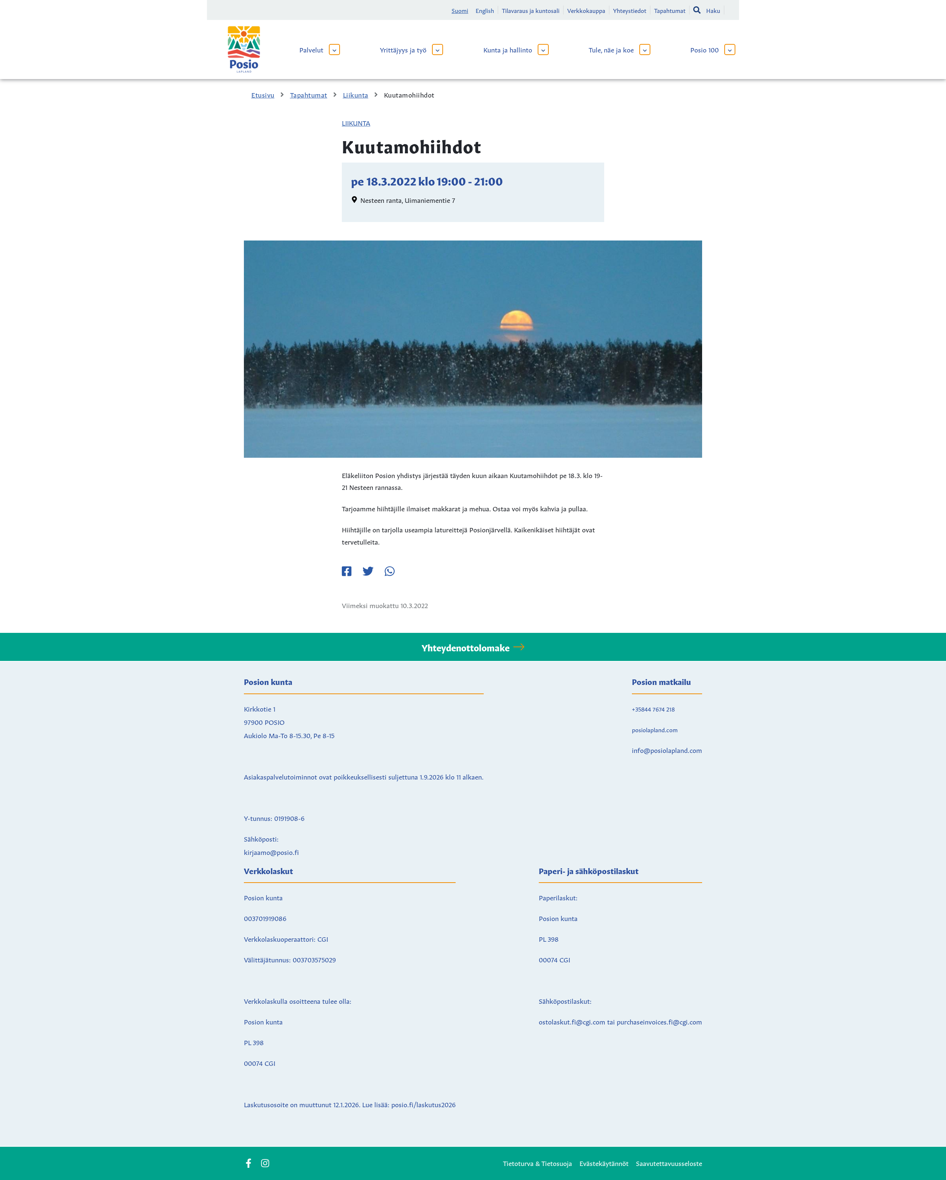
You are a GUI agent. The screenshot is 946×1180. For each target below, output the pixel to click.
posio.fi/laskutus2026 (423, 1104)
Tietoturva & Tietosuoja (537, 1162)
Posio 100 (704, 49)
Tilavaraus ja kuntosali (530, 10)
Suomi (460, 10)
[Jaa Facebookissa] (346, 571)
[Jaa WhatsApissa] (389, 571)
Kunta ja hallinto (507, 49)
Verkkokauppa (586, 10)
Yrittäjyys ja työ (403, 49)
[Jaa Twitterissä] (368, 571)
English (485, 10)
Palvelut (311, 49)
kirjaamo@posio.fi (271, 851)
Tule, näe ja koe (611, 49)
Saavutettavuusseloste (669, 1162)
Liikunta (356, 122)
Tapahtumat (669, 10)
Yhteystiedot (629, 10)
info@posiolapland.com (667, 749)
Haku (713, 10)
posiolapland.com (655, 729)
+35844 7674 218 (653, 709)
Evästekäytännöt (604, 1162)
